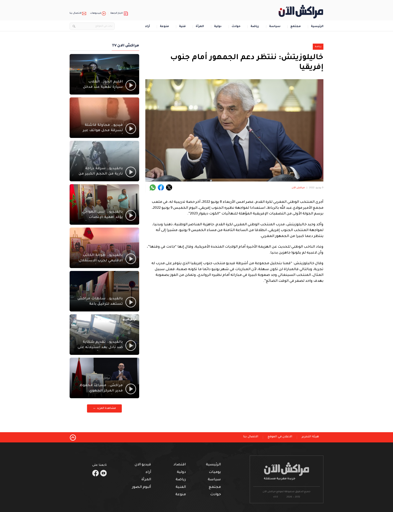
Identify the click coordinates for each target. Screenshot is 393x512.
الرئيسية (317, 26)
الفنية (181, 487)
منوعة (164, 26)
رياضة (255, 26)
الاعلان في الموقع (280, 437)
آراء (147, 26)
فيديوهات (95, 13)
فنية (182, 26)
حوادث (236, 26)
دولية (217, 26)
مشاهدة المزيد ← (104, 408)
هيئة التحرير (310, 437)
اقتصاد (179, 465)
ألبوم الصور (141, 487)
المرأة (200, 26)
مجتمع (295, 26)
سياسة (274, 26)
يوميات (215, 472)
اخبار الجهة (116, 13)
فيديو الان (143, 465)
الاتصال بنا (75, 13)
